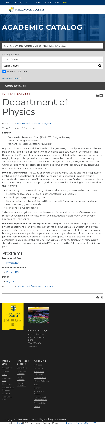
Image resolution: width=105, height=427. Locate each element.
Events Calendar (41, 381)
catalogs (17, 423)
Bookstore (38, 368)
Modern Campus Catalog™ (81, 423)
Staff (28, 2)
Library (37, 388)
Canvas (5, 371)
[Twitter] (7, 320)
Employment (40, 377)
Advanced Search (11, 78)
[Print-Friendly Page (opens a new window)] (97, 95)
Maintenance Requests (7, 388)
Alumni (48, 2)
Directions (32, 346)
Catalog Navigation (15, 86)
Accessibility (7, 368)
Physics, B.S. (12, 272)
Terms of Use (40, 403)
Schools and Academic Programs (34, 123)
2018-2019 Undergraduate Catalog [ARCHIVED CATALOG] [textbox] (34, 46)
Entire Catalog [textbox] (11, 59)
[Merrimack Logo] (26, 9)
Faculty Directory (21, 378)
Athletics (38, 365)
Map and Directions (21, 384)
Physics (10, 281)
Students (8, 2)
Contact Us (22, 368)
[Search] (100, 66)
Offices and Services (39, 392)
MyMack (6, 393)
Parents (37, 2)
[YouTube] (12, 320)
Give (65, 2)
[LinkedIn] (12, 324)
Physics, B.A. (12, 263)
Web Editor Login (7, 398)
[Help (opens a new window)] (101, 95)
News (57, 2)
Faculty (18, 2)
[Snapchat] (16, 320)
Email (4, 374)
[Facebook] (4, 320)
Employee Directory (21, 372)
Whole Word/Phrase (17, 71)
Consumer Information (39, 372)
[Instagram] (20, 320)
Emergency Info (7, 379)
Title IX (37, 406)
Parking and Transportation (40, 398)
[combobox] (52, 46)
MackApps (7, 384)
